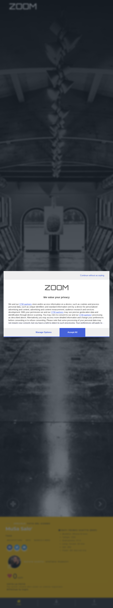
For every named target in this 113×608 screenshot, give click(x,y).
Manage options (44, 332)
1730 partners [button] (25, 304)
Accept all (72, 332)
